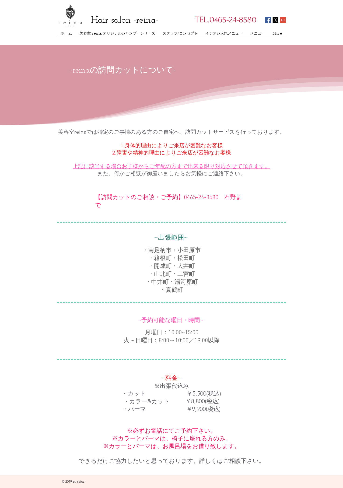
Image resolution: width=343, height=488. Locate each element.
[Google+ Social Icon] (283, 20)
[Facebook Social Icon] (268, 20)
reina (80, 481)
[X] (275, 20)
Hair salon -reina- (124, 20)
